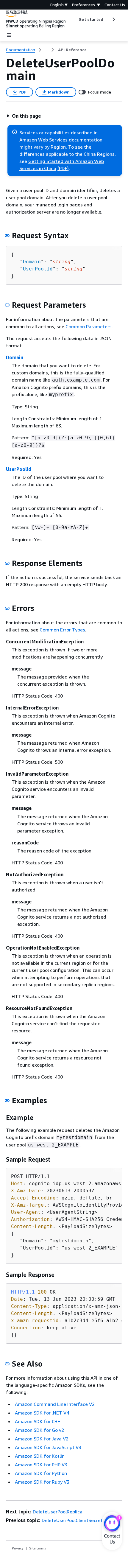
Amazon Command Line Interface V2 (55, 1404)
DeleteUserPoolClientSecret (72, 1520)
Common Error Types (62, 630)
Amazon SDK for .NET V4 (42, 1413)
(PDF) (63, 168)
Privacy (18, 1548)
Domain (32, 261)
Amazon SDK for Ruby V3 (42, 1482)
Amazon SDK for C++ (37, 1421)
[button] (23, 116)
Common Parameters (88, 326)
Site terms (37, 1548)
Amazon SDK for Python (41, 1473)
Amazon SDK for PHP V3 (41, 1465)
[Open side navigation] (9, 35)
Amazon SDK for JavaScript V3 (48, 1447)
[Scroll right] (113, 19)
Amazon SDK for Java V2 (41, 1439)
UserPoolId (38, 269)
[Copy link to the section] (7, 236)
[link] (72, 50)
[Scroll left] (74, 19)
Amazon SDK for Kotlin (40, 1456)
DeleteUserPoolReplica (57, 1512)
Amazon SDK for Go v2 (39, 1430)
